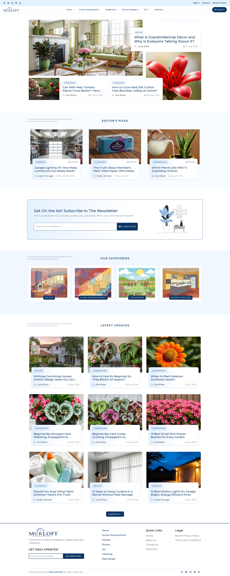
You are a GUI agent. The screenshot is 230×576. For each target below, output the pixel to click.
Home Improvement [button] (89, 9)
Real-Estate (108, 558)
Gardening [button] (110, 9)
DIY (104, 549)
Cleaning (107, 554)
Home (149, 535)
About (196, 3)
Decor (105, 530)
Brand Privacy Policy (187, 535)
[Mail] (17, 3)
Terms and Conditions (188, 540)
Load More (114, 514)
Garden (106, 540)
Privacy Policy (219, 3)
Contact (206, 3)
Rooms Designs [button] (129, 9)
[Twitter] (13, 3)
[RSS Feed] (21, 3)
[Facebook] (5, 3)
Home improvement (114, 535)
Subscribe (74, 556)
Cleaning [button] (158, 9)
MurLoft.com (56, 572)
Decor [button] (69, 9)
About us (151, 540)
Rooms (106, 544)
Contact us (152, 544)
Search (221, 9)
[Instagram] (9, 3)
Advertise (151, 549)
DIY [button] (145, 9)
